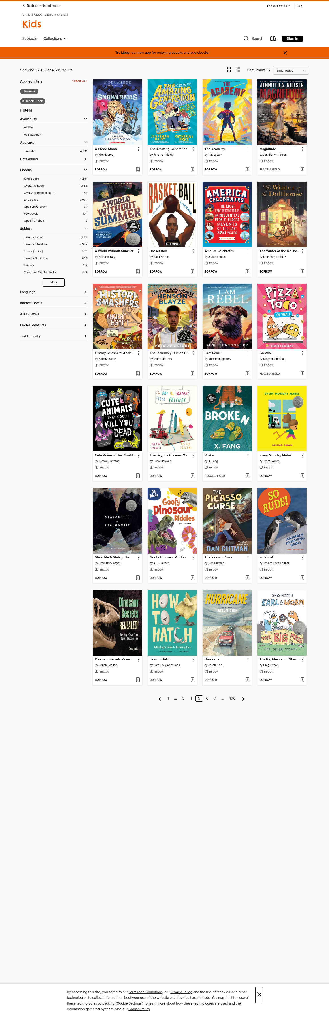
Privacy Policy (181, 992)
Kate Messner (107, 359)
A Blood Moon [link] (106, 149)
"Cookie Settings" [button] (128, 1003)
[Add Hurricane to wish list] (247, 680)
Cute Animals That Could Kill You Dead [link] (115, 456)
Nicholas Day (107, 257)
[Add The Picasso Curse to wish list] (247, 578)
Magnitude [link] (267, 149)
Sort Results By (258, 70)
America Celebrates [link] (219, 251)
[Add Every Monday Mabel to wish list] (302, 476)
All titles (29, 128)
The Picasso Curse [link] (218, 558)
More (53, 282)
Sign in (292, 38)
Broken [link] (210, 456)
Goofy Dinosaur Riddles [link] (168, 558)
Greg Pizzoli (270, 665)
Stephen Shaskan (274, 359)
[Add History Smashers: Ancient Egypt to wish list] (138, 374)
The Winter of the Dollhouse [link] (279, 251)
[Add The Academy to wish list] (247, 170)
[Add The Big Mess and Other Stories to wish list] (302, 680)
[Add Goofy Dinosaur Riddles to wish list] (192, 578)
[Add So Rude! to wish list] (302, 578)
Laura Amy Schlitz (274, 257)
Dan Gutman (216, 563)
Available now (33, 134)
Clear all (79, 81)
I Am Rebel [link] (213, 353)
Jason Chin (215, 665)
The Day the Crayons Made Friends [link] (170, 456)
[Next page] (243, 698)
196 (232, 698)
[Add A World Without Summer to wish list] (138, 272)
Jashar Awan (271, 461)
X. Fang (213, 461)
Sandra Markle (108, 665)
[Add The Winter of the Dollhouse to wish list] (302, 272)
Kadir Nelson (161, 257)
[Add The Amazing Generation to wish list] (192, 170)
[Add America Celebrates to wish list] (247, 272)
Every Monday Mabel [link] (275, 456)
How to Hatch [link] (160, 660)
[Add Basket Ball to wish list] (192, 272)
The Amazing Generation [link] (169, 149)
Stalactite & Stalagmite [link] (112, 558)
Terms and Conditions (145, 992)
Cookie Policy (139, 1009)
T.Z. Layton (215, 155)
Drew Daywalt (162, 461)
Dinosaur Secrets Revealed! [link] (115, 660)
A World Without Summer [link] (114, 251)
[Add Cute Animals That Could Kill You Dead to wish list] (138, 476)
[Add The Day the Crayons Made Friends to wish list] (192, 476)
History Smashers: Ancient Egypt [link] (115, 353)
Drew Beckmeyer (109, 563)
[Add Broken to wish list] (247, 476)
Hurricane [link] (212, 660)
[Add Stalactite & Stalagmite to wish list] (138, 578)
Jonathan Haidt (163, 155)
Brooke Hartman (109, 461)
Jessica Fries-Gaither (276, 563)
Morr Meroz (106, 155)
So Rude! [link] (266, 558)
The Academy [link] (215, 149)
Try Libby (122, 52)
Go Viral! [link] (266, 353)
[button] (279, 6)
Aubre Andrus (217, 257)
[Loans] (273, 39)
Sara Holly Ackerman (167, 665)
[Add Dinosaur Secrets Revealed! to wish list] (138, 680)
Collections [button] (53, 38)
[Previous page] (160, 698)
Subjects (29, 38)
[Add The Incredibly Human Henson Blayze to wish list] (192, 374)
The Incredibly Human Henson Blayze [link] (170, 353)
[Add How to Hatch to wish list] (192, 680)
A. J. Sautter (161, 563)
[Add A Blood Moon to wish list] (138, 170)
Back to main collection (43, 6)
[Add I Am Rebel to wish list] (247, 374)
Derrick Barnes (163, 359)
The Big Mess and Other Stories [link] (279, 660)
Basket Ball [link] (158, 251)
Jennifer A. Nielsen (275, 155)
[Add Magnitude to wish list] (302, 170)
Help (299, 6)
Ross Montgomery (219, 359)
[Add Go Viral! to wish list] (302, 374)
